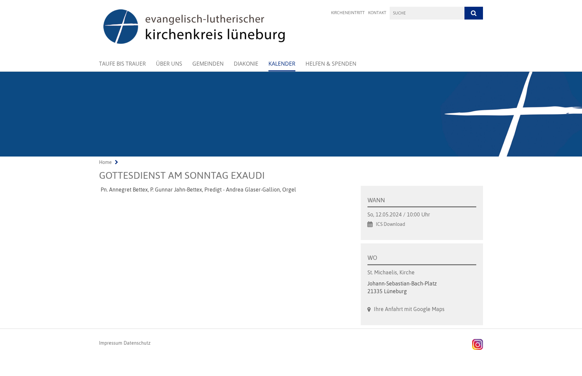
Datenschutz (137, 343)
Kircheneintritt (348, 12)
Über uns (169, 63)
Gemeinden (208, 63)
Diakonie (246, 63)
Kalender (281, 63)
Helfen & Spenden (330, 63)
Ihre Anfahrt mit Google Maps (409, 309)
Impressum (110, 343)
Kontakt (377, 12)
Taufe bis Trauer (122, 63)
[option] (291, 114)
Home (105, 162)
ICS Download (390, 224)
